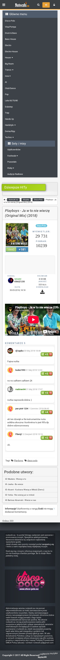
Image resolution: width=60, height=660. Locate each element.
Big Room (9, 64)
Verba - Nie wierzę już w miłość (20, 495)
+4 (46, 412)
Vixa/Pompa (10, 27)
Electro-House (11, 51)
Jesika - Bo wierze (15, 484)
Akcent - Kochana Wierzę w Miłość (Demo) (25, 490)
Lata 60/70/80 (11, 100)
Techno (8, 137)
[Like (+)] (42, 354)
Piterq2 (18, 434)
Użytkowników (13, 149)
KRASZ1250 (19, 281)
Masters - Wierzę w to (16, 479)
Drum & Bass (11, 33)
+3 (46, 354)
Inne (7, 76)
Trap (7, 113)
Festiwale (12, 156)
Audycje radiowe (15, 174)
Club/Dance (10, 88)
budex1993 (20, 370)
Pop (6, 94)
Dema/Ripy (10, 131)
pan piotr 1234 (21, 408)
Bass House (10, 39)
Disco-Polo (10, 21)
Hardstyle (9, 125)
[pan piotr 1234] (10, 407)
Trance (8, 70)
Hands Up (9, 119)
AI (6, 82)
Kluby (10, 168)
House (8, 57)
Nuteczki (42, 657)
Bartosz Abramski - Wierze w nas (21, 500)
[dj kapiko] (10, 349)
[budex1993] (10, 368)
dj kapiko (19, 351)
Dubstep (9, 107)
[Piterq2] (10, 433)
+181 (22, 249)
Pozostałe (11, 162)
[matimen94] (10, 388)
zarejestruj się (48, 544)
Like (10, 249)
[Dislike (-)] (50, 354)
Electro (8, 45)
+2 (46, 437)
